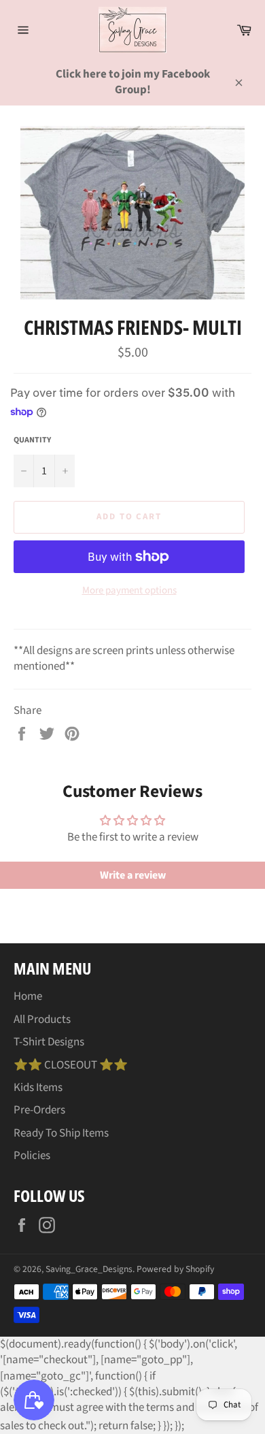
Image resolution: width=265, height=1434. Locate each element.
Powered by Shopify (175, 1268)
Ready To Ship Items (61, 1133)
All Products (42, 1019)
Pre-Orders (39, 1110)
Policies (32, 1155)
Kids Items (38, 1087)
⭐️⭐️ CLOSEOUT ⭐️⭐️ (71, 1065)
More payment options (129, 591)
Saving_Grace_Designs (89, 1268)
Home (28, 996)
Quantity (32, 440)
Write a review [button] (133, 875)
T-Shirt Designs (49, 1042)
